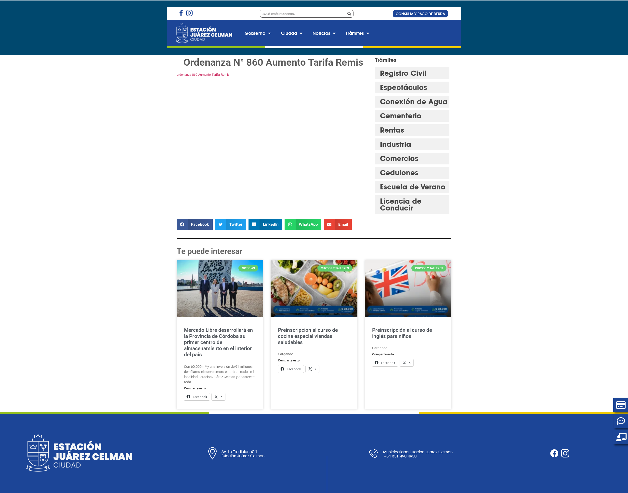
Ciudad (289, 33)
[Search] (349, 13)
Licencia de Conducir (400, 204)
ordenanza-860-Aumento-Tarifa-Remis (203, 74)
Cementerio (400, 115)
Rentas (392, 130)
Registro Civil (403, 73)
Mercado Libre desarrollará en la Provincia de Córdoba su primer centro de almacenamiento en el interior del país (218, 342)
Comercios (399, 158)
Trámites (355, 33)
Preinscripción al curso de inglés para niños (402, 333)
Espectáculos (403, 87)
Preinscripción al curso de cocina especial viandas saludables (308, 336)
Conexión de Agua (413, 101)
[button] (195, 224)
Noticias (321, 33)
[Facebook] (554, 453)
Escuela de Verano (412, 186)
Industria (395, 144)
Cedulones (399, 172)
